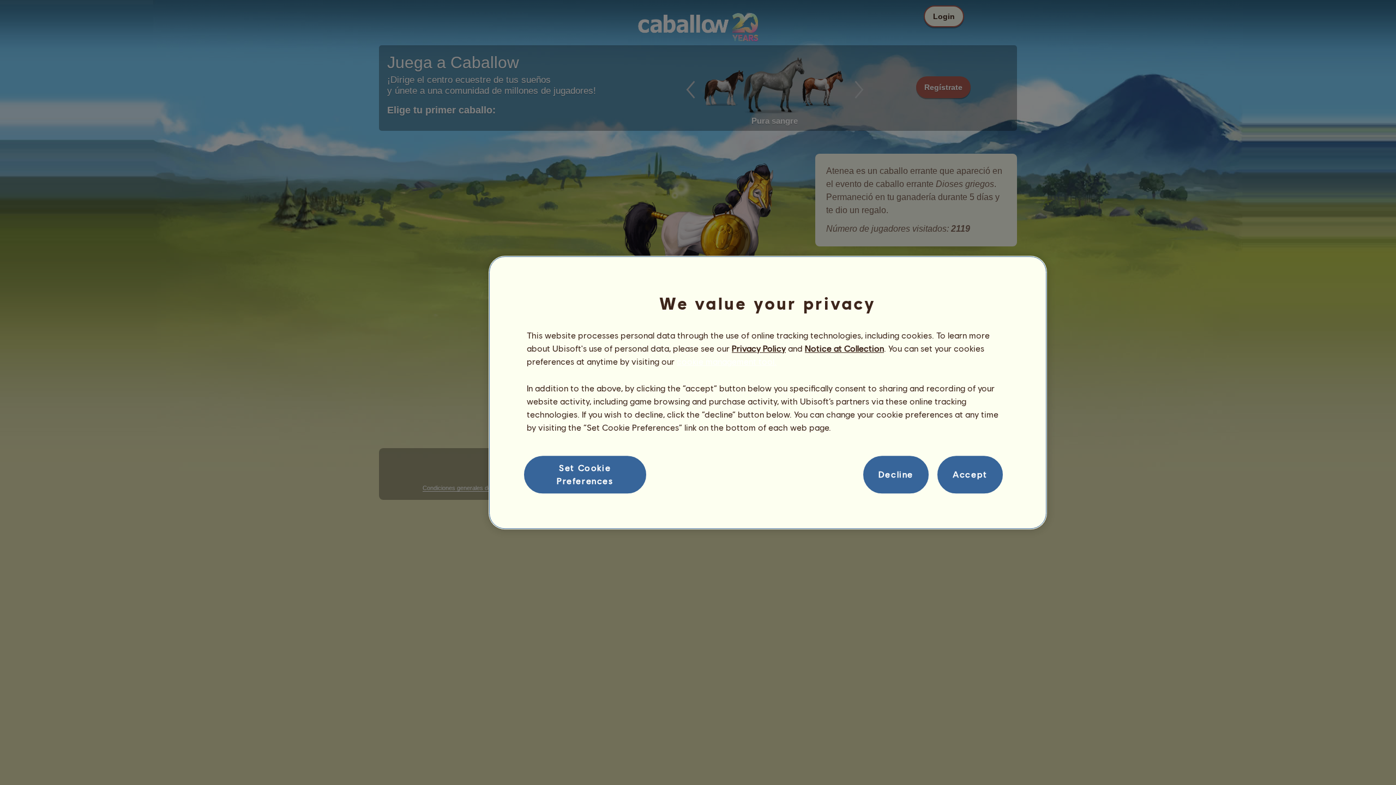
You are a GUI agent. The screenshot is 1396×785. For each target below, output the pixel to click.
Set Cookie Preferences (585, 474)
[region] (768, 392)
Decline (895, 474)
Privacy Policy (759, 348)
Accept (970, 474)
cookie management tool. (727, 362)
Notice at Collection (844, 348)
